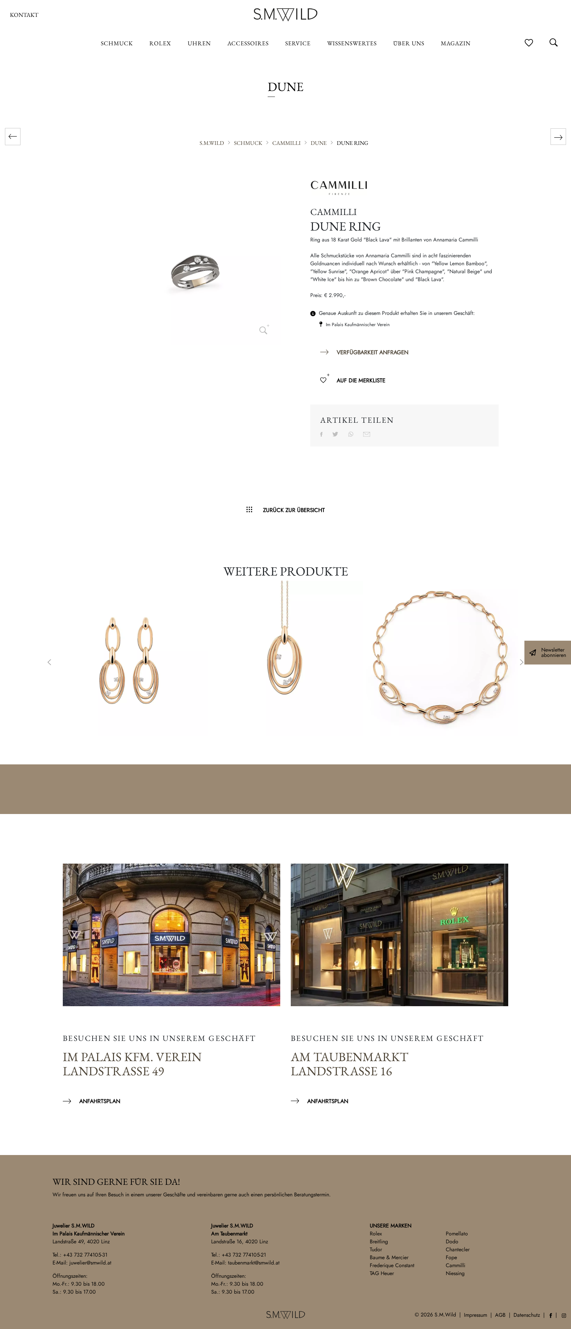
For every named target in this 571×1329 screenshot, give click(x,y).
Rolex (376, 1233)
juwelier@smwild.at (90, 1262)
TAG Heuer (382, 1273)
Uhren (199, 43)
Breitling (379, 1241)
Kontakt (24, 15)
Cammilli (455, 1265)
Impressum (475, 1315)
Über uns (408, 43)
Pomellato (457, 1233)
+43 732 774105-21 (244, 1255)
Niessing (455, 1273)
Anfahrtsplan (99, 1101)
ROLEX (160, 43)
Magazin (456, 43)
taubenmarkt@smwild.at (254, 1262)
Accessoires (248, 43)
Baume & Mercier (389, 1257)
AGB (500, 1315)
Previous (49, 663)
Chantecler (458, 1249)
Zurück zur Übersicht (294, 510)
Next (522, 663)
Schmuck (117, 43)
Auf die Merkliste (361, 380)
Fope (451, 1257)
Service (298, 43)
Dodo (452, 1241)
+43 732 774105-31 (85, 1255)
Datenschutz (527, 1315)
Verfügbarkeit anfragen (372, 352)
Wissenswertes (352, 43)
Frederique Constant (392, 1265)
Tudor (376, 1249)
